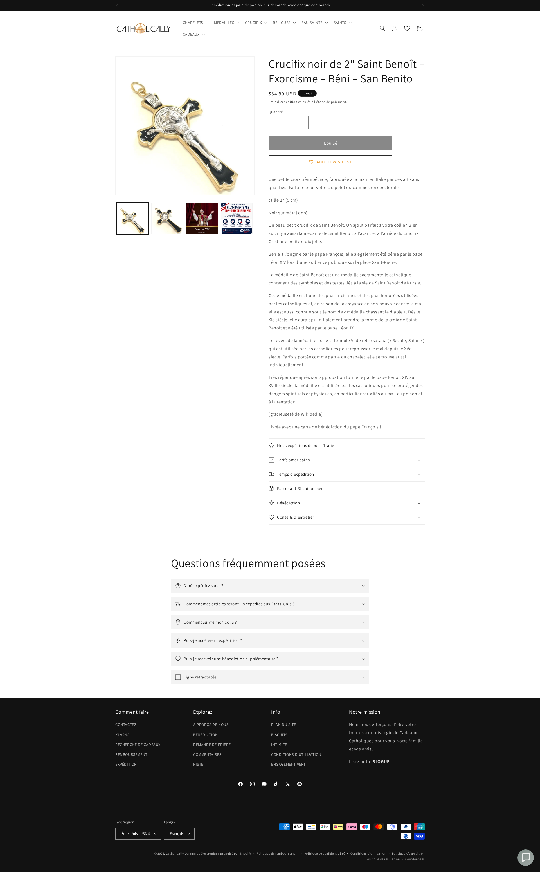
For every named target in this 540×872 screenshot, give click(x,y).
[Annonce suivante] (423, 5)
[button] (195, 22)
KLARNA (122, 734)
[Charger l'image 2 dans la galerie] (167, 218)
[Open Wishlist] (407, 28)
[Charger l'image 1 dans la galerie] (132, 218)
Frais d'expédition (283, 102)
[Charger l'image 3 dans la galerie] (202, 218)
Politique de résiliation (383, 859)
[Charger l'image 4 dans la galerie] (237, 218)
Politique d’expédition (408, 853)
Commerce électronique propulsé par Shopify (218, 853)
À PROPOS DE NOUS (211, 724)
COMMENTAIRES (207, 754)
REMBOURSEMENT (131, 754)
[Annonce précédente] (117, 5)
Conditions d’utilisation (368, 853)
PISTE (198, 764)
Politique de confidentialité (324, 853)
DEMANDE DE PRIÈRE (212, 744)
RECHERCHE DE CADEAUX (138, 744)
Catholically (175, 853)
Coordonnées (415, 859)
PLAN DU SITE (283, 724)
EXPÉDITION (126, 764)
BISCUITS (279, 734)
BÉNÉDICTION (205, 734)
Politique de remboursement (278, 853)
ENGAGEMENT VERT (288, 764)
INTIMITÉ (279, 744)
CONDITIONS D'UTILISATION (296, 754)
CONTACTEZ (125, 724)
